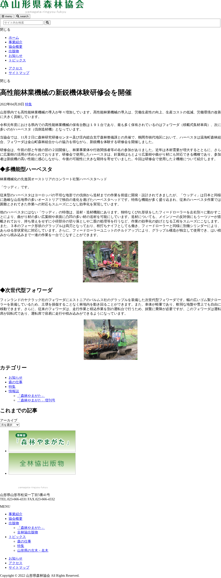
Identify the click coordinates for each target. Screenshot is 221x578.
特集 (28, 104)
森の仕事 (15, 382)
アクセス (15, 68)
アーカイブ (8, 420)
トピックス (17, 60)
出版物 (14, 51)
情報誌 (14, 391)
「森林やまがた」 (31, 396)
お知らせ (15, 56)
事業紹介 (15, 42)
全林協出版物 (27, 532)
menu (8, 16)
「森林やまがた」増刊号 (36, 400)
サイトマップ (19, 73)
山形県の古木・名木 (32, 550)
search (23, 16)
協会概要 (15, 46)
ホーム (14, 37)
